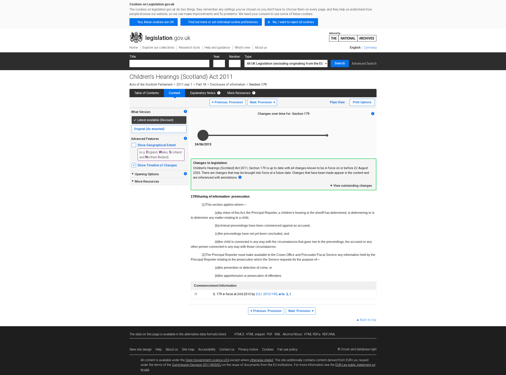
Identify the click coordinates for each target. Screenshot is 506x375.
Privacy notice (248, 349)
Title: (133, 56)
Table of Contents (146, 93)
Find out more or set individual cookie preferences (223, 22)
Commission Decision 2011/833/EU (196, 365)
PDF (270, 334)
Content (174, 93)
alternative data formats (201, 334)
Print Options (362, 102)
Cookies (268, 349)
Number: (235, 56)
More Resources (238, 93)
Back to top (368, 320)
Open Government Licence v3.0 (207, 360)
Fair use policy (287, 349)
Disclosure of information (227, 84)
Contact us (226, 349)
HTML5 (239, 334)
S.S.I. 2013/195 (266, 294)
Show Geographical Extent (157, 145)
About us (172, 349)
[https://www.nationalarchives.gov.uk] (353, 35)
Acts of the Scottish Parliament (151, 84)
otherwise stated (261, 360)
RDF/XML (328, 334)
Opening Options (145, 174)
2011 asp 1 (184, 84)
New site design (141, 349)
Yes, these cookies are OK (155, 22)
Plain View (337, 102)
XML (278, 334)
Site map (188, 349)
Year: (216, 56)
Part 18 (201, 84)
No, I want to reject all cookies (293, 22)
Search (340, 63)
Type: (248, 56)
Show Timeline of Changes (157, 165)
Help (159, 349)
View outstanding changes (351, 186)
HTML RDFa (312, 334)
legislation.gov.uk (162, 33)
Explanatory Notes (202, 93)
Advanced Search (364, 63)
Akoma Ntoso (292, 334)
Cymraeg (370, 47)
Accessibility (206, 349)
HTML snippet (255, 334)
